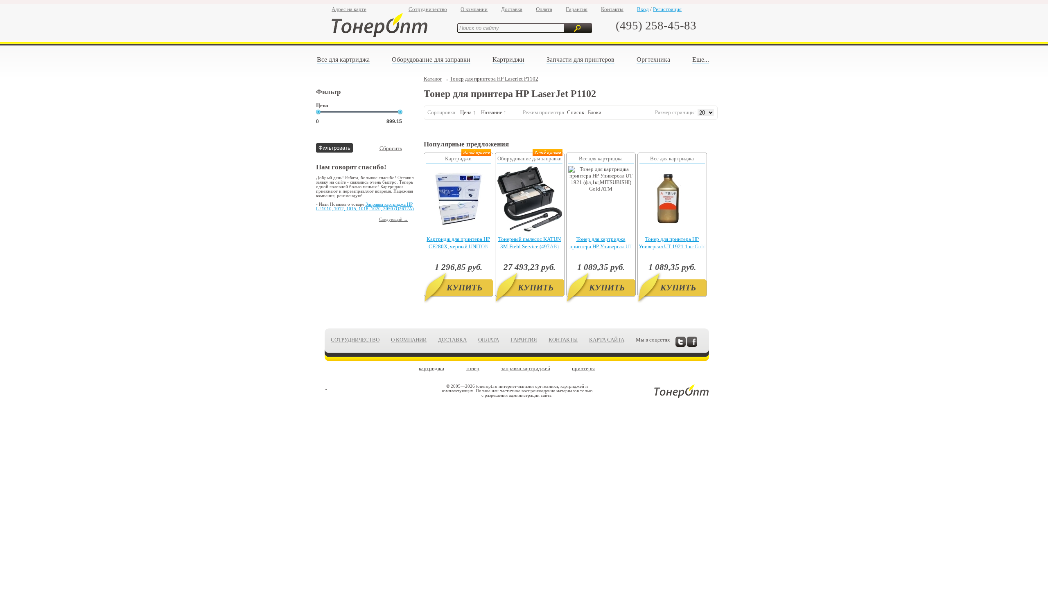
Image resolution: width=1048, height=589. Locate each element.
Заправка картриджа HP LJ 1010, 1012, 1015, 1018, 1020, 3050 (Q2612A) (365, 206)
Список (575, 112)
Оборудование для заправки (431, 59)
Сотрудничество (428, 9)
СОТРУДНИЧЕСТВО (355, 340)
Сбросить (390, 148)
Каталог (433, 79)
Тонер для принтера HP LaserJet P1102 (494, 79)
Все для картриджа (343, 59)
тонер (472, 368)
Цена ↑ (468, 112)
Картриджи (508, 59)
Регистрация (667, 9)
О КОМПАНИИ (409, 340)
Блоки (594, 112)
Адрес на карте (349, 9)
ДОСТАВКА (452, 340)
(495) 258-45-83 (656, 25)
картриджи (431, 368)
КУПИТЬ (464, 287)
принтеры (583, 368)
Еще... (700, 59)
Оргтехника (653, 59)
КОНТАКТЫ (563, 340)
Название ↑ (493, 112)
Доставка (511, 9)
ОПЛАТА (488, 340)
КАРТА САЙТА (606, 340)
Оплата (544, 9)
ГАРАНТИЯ (523, 340)
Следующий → (393, 219)
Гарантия (576, 9)
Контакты (612, 9)
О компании (474, 9)
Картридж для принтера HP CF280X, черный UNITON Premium (458, 246)
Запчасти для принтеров (580, 59)
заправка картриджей (525, 368)
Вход (643, 9)
